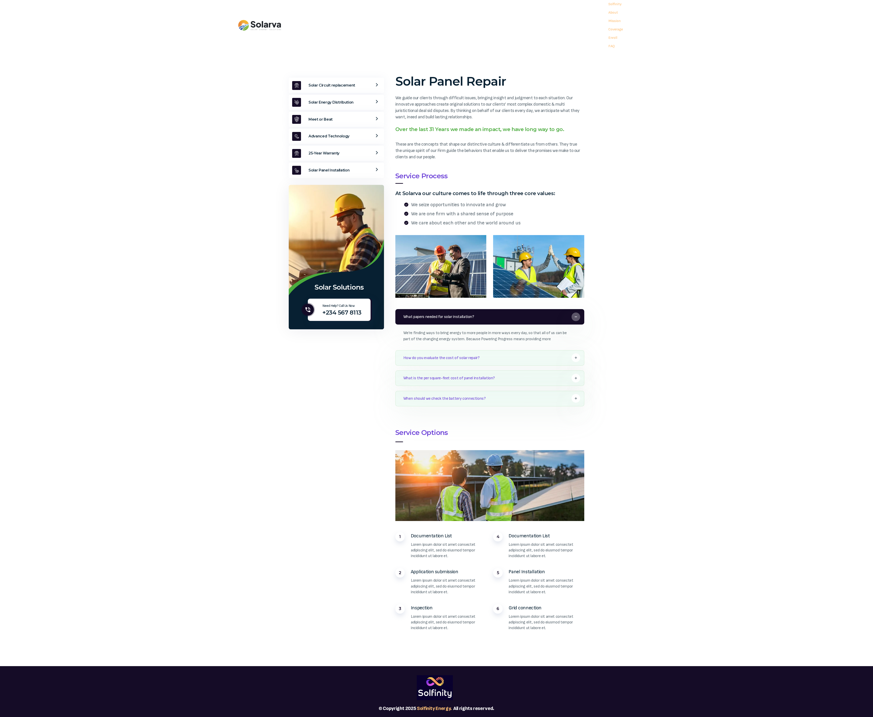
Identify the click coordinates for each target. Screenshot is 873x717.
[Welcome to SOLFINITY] (259, 25)
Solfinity (426, 708)
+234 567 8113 (341, 312)
